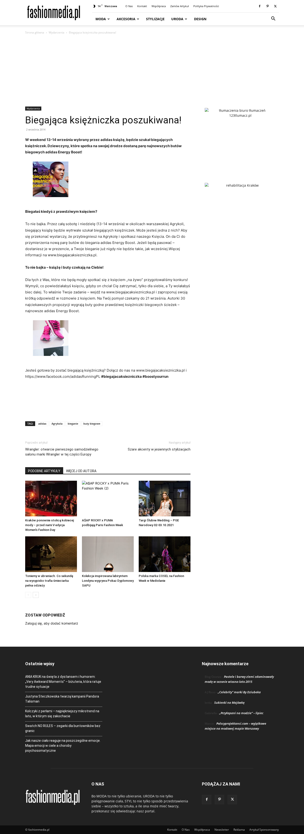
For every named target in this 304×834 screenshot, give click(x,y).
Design (200, 19)
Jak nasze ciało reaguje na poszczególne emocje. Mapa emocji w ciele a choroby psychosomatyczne (62, 745)
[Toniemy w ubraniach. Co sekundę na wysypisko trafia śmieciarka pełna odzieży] (51, 554)
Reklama (239, 830)
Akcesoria (126, 19)
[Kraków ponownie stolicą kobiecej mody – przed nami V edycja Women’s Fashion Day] (51, 498)
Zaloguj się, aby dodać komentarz (51, 623)
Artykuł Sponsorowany (264, 830)
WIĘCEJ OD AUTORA (81, 471)
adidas (42, 423)
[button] (273, 19)
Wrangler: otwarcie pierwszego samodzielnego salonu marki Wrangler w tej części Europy (61, 451)
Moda (100, 19)
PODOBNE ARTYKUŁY (44, 471)
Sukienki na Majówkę (229, 702)
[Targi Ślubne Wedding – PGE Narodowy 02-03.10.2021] (164, 498)
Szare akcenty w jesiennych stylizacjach (159, 449)
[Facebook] (259, 6)
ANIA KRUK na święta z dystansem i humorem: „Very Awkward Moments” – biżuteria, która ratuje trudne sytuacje (63, 682)
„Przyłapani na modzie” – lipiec (241, 713)
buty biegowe (91, 423)
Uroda (177, 19)
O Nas (129, 6)
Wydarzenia (56, 32)
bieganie (73, 423)
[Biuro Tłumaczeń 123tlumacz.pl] (240, 137)
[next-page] (36, 595)
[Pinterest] (267, 6)
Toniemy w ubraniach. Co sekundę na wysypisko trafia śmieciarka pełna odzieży (49, 580)
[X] (275, 6)
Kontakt (142, 6)
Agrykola (57, 423)
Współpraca (159, 6)
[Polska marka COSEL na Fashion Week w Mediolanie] (164, 554)
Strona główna (34, 32)
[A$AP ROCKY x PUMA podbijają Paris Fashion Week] (108, 498)
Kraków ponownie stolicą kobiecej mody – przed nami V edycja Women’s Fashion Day (49, 525)
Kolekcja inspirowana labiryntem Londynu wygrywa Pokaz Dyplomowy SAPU (108, 580)
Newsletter (221, 830)
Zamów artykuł (179, 6)
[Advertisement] (152, 71)
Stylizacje (155, 19)
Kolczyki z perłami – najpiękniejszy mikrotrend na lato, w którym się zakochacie (62, 713)
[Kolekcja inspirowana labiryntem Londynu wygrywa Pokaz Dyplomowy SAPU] (108, 554)
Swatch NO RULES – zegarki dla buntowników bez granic (62, 728)
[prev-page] (28, 595)
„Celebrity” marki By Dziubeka (239, 692)
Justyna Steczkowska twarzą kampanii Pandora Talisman (62, 698)
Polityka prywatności (206, 6)
